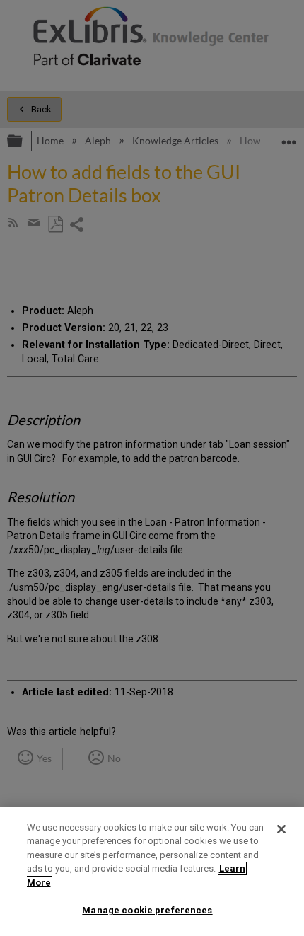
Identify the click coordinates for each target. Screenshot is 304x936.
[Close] (281, 829)
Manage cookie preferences (147, 910)
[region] (152, 871)
